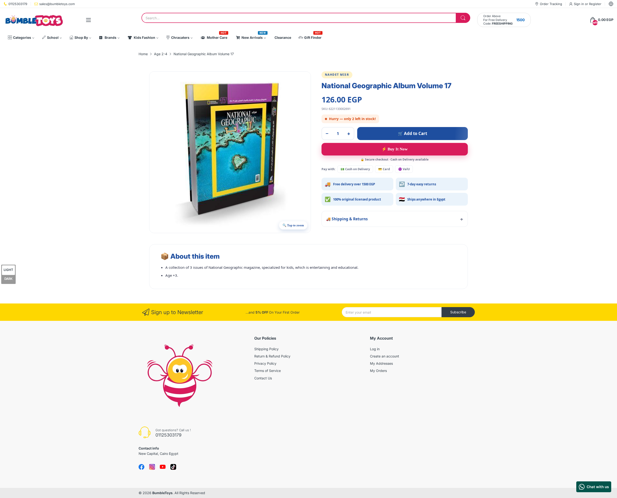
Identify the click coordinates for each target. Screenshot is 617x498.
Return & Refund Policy (272, 356)
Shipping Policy (266, 349)
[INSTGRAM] (152, 467)
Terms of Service (267, 371)
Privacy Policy (265, 363)
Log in (375, 349)
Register (595, 4)
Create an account (384, 356)
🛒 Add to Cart (412, 133)
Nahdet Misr (337, 75)
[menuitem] (21, 37)
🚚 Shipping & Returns (347, 219)
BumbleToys (162, 493)
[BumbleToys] (34, 20)
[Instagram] (173, 467)
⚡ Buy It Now (395, 149)
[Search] (463, 18)
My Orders (378, 371)
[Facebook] (141, 467)
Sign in (579, 4)
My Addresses (381, 363)
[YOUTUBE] (163, 467)
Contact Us (263, 378)
